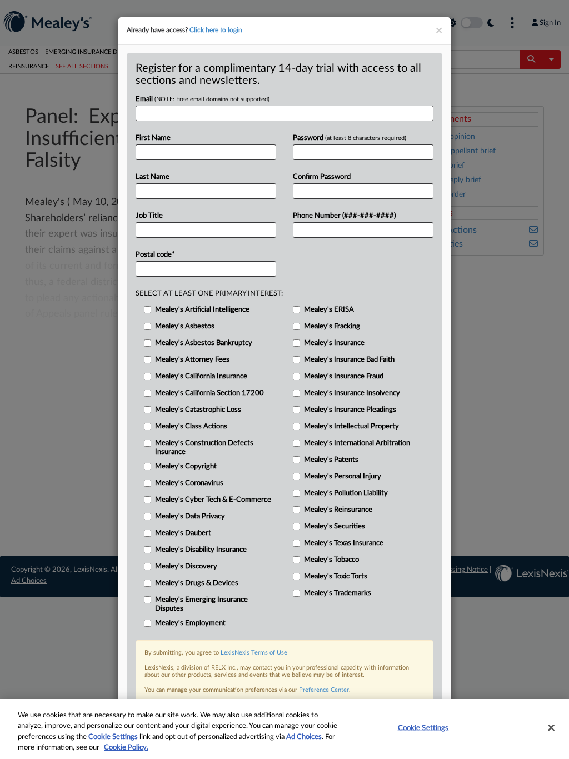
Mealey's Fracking (332, 326)
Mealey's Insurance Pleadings (350, 409)
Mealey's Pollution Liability (346, 493)
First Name (153, 138)
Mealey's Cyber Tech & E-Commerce (213, 499)
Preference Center (324, 690)
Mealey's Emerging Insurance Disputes (201, 604)
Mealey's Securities (334, 526)
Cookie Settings (113, 737)
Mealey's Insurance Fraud (343, 376)
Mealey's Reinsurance (338, 509)
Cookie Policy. (126, 747)
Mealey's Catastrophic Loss (198, 409)
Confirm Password (322, 177)
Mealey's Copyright (186, 466)
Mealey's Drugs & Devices (196, 583)
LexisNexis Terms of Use (254, 653)
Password (349, 138)
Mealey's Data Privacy (190, 516)
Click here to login (215, 30)
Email (202, 99)
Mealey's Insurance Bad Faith (349, 359)
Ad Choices (304, 737)
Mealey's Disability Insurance (201, 549)
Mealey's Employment (190, 623)
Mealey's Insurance (334, 343)
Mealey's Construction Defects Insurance (204, 448)
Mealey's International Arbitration (357, 443)
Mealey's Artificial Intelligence (202, 309)
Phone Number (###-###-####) (344, 215)
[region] (284, 729)
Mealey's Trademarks (337, 593)
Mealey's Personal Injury (342, 476)
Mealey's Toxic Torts (335, 576)
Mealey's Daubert (183, 533)
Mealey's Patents (331, 459)
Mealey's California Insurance (201, 376)
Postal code (155, 254)
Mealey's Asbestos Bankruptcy (203, 343)
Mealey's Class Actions (191, 426)
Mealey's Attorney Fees (192, 359)
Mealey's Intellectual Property (351, 426)
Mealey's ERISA (329, 309)
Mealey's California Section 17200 (209, 393)
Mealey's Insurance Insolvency (352, 393)
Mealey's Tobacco (331, 559)
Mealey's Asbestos (184, 326)
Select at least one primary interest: (209, 293)
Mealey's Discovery (186, 566)
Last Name (152, 177)
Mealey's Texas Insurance (343, 543)
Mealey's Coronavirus (189, 483)
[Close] (551, 727)
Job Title (149, 215)
